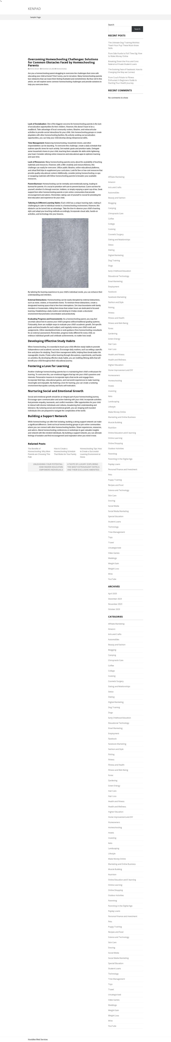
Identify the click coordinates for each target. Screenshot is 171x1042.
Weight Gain (113, 563)
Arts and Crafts (114, 187)
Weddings (112, 558)
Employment (113, 286)
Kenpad (34, 8)
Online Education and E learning (122, 433)
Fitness (111, 312)
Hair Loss (112, 349)
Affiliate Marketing (116, 177)
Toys (110, 537)
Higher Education (115, 365)
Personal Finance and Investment (122, 469)
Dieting (111, 250)
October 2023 (114, 609)
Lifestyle (112, 406)
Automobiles (113, 192)
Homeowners (114, 375)
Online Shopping (115, 443)
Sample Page (35, 17)
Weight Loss (113, 568)
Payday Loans (114, 464)
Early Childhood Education (119, 271)
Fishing (111, 307)
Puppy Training (115, 480)
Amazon (111, 182)
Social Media (113, 506)
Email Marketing (115, 281)
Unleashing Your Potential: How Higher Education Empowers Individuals (48, 467)
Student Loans (114, 521)
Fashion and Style (115, 302)
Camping (112, 208)
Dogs (110, 265)
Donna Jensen (34, 69)
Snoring (111, 500)
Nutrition (112, 427)
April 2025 (112, 593)
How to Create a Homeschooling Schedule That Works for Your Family (65, 451)
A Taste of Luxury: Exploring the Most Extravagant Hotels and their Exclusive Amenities (83, 467)
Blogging (112, 203)
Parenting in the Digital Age (120, 459)
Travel (111, 542)
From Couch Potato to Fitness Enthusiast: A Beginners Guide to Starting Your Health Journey (122, 80)
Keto (110, 396)
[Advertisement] (65, 40)
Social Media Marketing (118, 511)
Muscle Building (115, 422)
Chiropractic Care (115, 213)
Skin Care (112, 495)
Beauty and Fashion (116, 198)
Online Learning (115, 438)
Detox (110, 245)
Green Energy (114, 339)
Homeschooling (62, 69)
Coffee (111, 218)
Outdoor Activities (116, 448)
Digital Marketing (116, 255)
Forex (110, 328)
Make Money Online (117, 412)
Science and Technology (118, 490)
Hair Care (112, 344)
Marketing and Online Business (122, 417)
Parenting (112, 453)
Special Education (115, 516)
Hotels (111, 386)
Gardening (112, 333)
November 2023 (115, 604)
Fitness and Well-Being (118, 323)
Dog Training (114, 260)
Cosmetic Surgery (116, 234)
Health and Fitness (116, 354)
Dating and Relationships (119, 239)
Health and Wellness (117, 359)
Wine (110, 574)
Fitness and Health (116, 318)
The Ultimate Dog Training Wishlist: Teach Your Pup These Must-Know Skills (123, 45)
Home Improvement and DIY (120, 370)
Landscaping (113, 401)
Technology (113, 527)
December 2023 (115, 599)
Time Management (116, 532)
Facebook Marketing (117, 297)
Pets (110, 474)
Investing (112, 391)
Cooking (112, 229)
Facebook (112, 292)
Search (111, 24)
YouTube (112, 579)
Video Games (113, 553)
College (111, 224)
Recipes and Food (115, 485)
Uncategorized (114, 547)
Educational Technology (118, 276)
